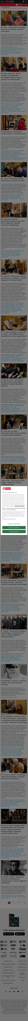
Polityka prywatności (19, 506)
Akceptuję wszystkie (14, 531)
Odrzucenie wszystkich (14, 527)
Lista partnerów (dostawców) (9, 518)
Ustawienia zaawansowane (14, 523)
